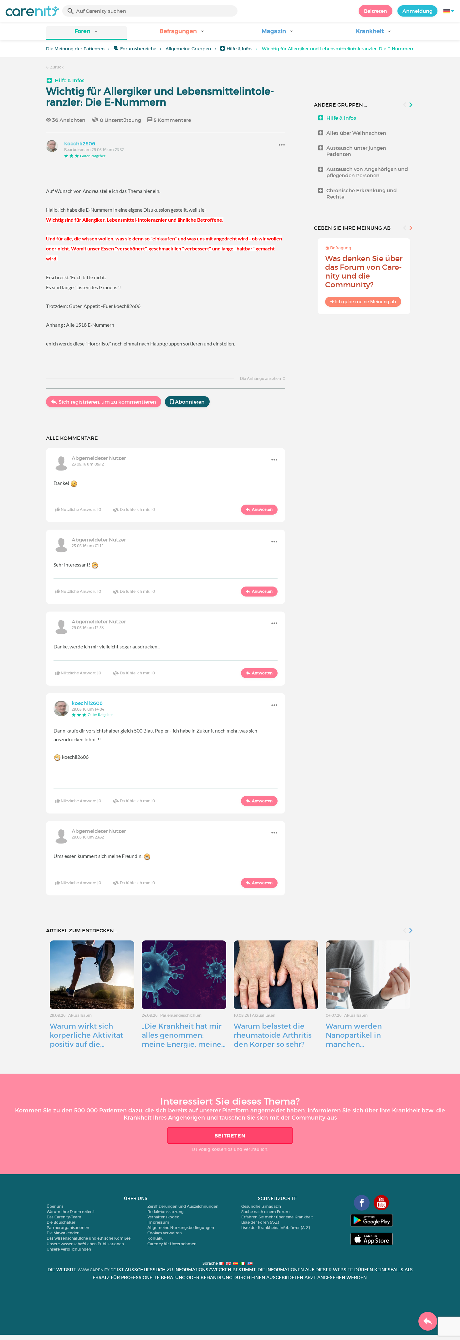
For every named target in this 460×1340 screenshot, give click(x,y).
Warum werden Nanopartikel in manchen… (354, 1035)
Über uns (55, 1206)
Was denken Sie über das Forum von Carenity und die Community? (363, 271)
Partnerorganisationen (68, 1227)
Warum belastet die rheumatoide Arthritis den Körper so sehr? (273, 1035)
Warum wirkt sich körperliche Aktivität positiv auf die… (86, 1035)
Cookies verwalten (164, 1233)
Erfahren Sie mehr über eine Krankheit (277, 1217)
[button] (86, 33)
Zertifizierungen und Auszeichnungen (182, 1206)
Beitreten (375, 11)
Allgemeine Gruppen (188, 48)
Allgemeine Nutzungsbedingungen (180, 1227)
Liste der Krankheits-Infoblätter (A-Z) (275, 1227)
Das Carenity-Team (64, 1217)
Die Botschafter (61, 1222)
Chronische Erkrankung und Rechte (361, 193)
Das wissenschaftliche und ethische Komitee (88, 1238)
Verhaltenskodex (163, 1217)
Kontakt (155, 1238)
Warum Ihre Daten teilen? (70, 1211)
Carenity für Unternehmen (172, 1244)
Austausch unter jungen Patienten (356, 151)
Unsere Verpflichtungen (69, 1249)
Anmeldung (417, 11)
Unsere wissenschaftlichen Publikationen (85, 1244)
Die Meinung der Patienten (75, 48)
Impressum (158, 1222)
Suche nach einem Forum (265, 1211)
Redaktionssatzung (165, 1211)
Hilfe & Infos (240, 48)
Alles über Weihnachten (356, 133)
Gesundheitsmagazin (261, 1206)
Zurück (56, 67)
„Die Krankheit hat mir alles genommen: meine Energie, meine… (184, 1035)
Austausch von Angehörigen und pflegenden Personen (367, 172)
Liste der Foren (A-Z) (260, 1222)
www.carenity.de (97, 1269)
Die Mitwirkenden (63, 1233)
